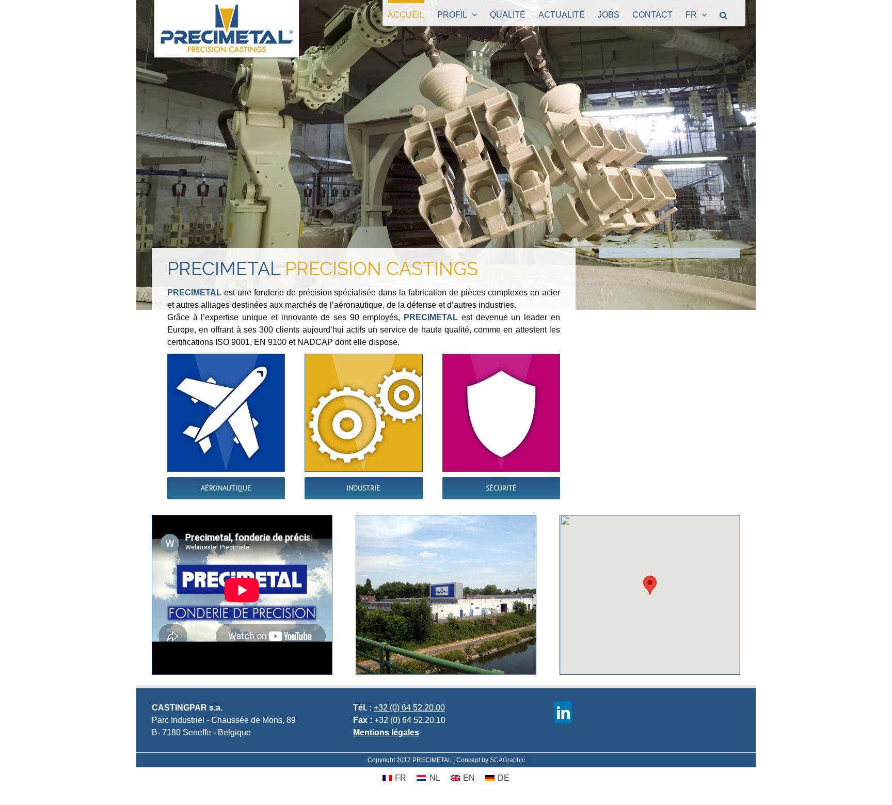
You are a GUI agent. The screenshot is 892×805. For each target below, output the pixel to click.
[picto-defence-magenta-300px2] (501, 358)
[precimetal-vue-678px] (446, 519)
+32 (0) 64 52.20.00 (409, 707)
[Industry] (363, 358)
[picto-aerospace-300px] (226, 358)
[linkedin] (563, 712)
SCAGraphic (507, 760)
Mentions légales (386, 732)
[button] (723, 13)
